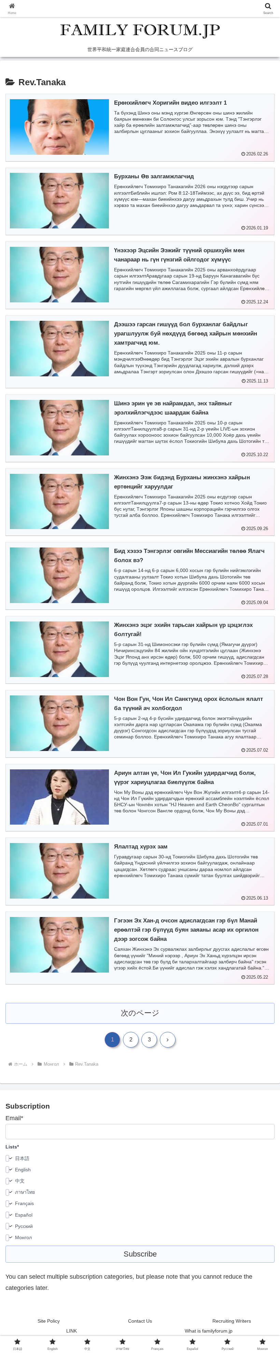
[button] (259, 1045)
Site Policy (49, 1321)
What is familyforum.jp (209, 1331)
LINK (71, 1331)
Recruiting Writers (231, 1321)
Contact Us (140, 1321)
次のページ (140, 1013)
